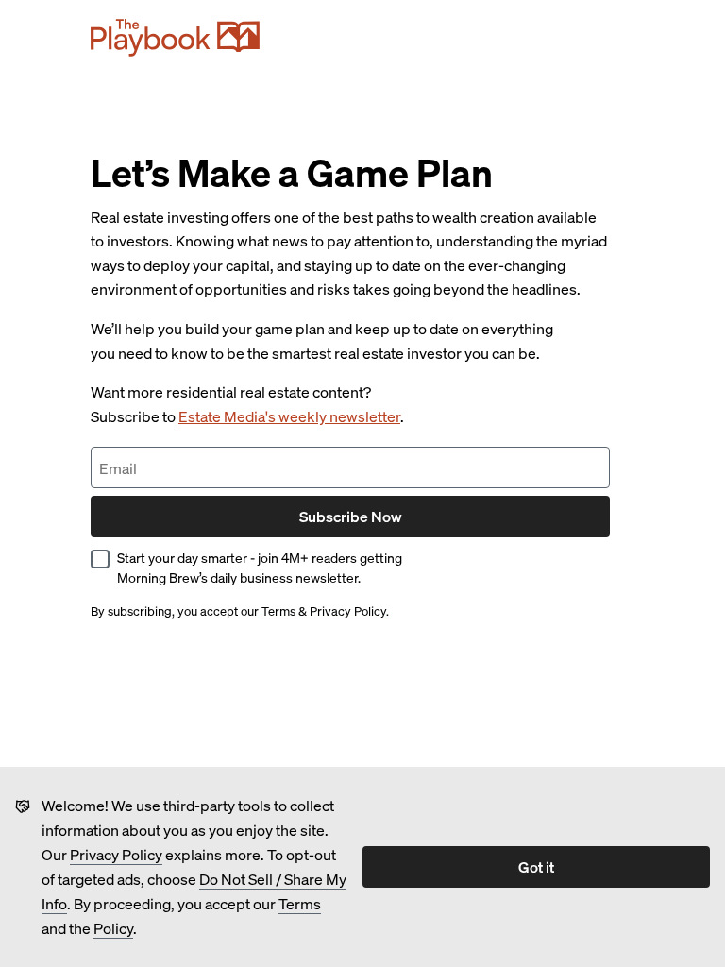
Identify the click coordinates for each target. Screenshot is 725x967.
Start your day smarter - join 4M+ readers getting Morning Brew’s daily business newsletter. (259, 567)
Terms (299, 903)
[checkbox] (100, 559)
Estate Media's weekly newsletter (289, 416)
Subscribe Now (350, 516)
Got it (536, 866)
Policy (113, 928)
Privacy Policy (116, 854)
